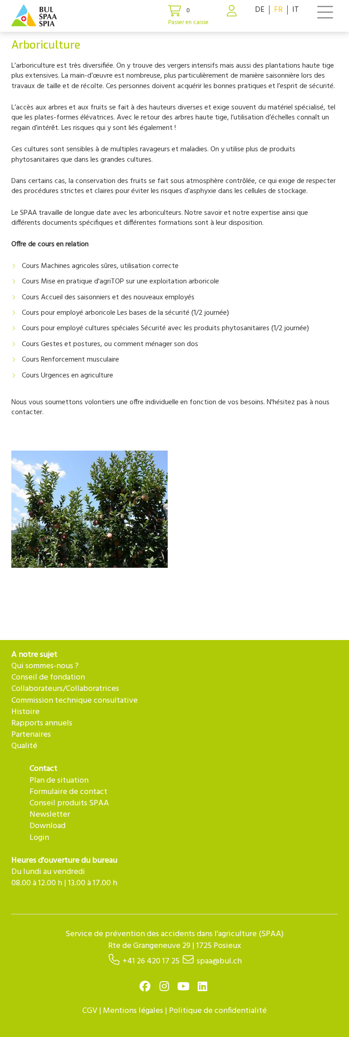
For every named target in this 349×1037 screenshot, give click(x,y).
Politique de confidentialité (218, 1010)
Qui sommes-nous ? (45, 666)
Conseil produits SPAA (69, 803)
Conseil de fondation (48, 677)
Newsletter (50, 814)
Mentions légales (133, 1010)
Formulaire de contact (68, 792)
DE (259, 10)
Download (47, 826)
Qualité (24, 746)
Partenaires (31, 734)
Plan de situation (59, 780)
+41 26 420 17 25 (151, 961)
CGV (89, 1010)
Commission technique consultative (74, 700)
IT (295, 10)
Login (39, 837)
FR (278, 10)
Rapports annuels (41, 723)
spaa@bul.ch (219, 961)
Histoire (25, 712)
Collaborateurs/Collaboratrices (65, 688)
